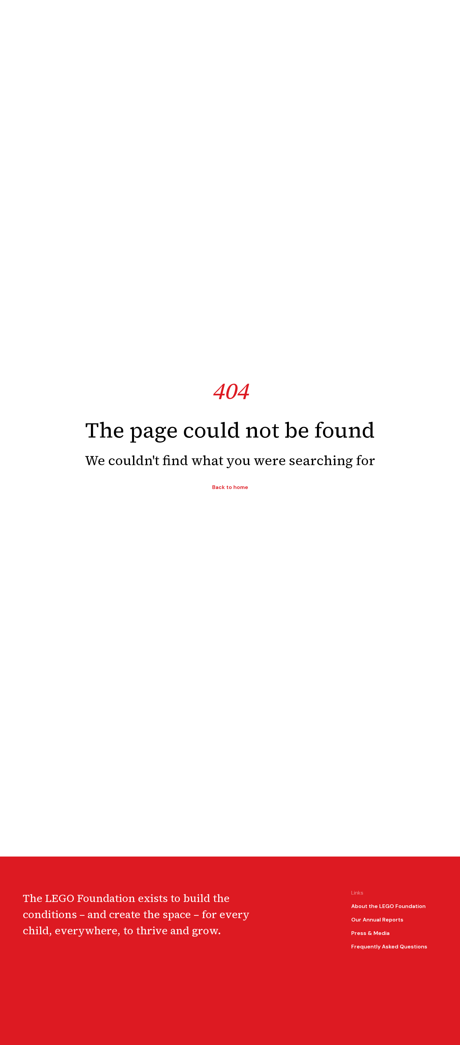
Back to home (230, 487)
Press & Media (370, 933)
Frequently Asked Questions (389, 946)
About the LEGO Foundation (388, 906)
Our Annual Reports (377, 919)
